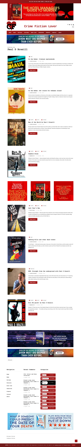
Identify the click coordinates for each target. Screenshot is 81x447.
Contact (54, 32)
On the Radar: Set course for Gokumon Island (44, 91)
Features (26, 32)
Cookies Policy (11, 438)
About (60, 32)
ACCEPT (73, 445)
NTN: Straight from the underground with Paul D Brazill (49, 271)
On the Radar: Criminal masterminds (41, 59)
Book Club (33, 32)
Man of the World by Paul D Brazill (41, 122)
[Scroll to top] (76, 441)
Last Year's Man (34, 208)
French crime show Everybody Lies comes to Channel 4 (31, 382)
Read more (33, 70)
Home (10, 32)
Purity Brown (32, 210)
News (14, 32)
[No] (79, 445)
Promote (48, 32)
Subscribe (41, 32)
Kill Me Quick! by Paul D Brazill (40, 303)
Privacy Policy (11, 436)
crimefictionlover (33, 61)
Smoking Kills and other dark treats (41, 239)
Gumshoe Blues (33, 154)
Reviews (20, 32)
